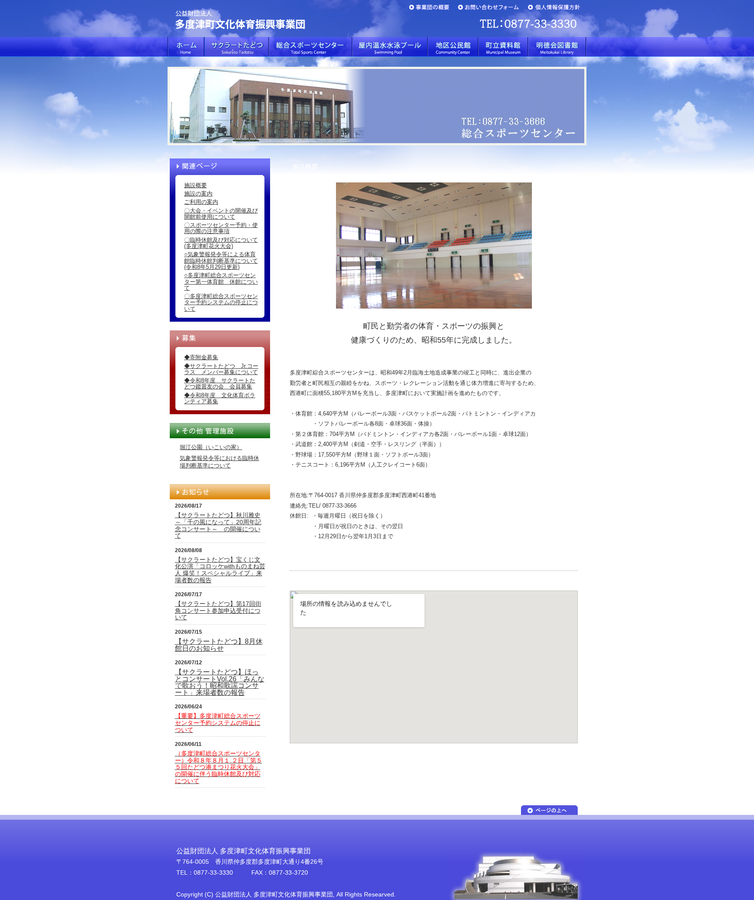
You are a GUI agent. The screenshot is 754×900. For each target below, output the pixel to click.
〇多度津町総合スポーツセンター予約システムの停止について (221, 302)
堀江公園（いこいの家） (211, 447)
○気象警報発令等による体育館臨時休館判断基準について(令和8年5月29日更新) (221, 260)
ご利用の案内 (201, 202)
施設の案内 (198, 193)
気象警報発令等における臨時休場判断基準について (219, 462)
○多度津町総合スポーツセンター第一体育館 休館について (221, 281)
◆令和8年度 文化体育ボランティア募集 (219, 398)
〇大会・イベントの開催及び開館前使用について (221, 213)
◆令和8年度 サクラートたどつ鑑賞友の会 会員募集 (219, 383)
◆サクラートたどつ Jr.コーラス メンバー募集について (221, 369)
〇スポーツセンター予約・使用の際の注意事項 (221, 228)
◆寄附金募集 (201, 357)
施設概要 (195, 185)
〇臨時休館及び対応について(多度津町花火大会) (221, 243)
